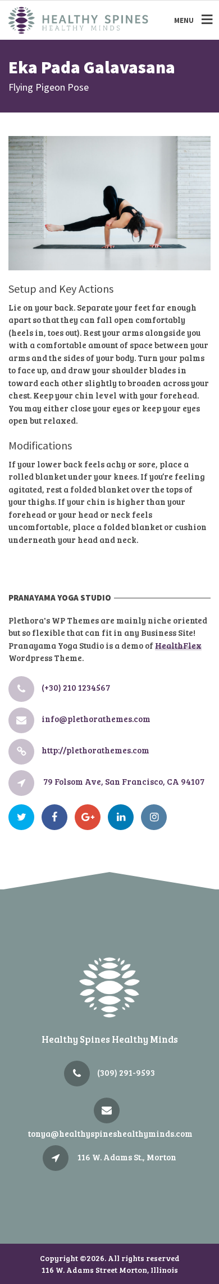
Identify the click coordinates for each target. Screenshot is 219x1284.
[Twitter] (24, 817)
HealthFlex (178, 645)
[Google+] (90, 817)
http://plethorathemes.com (95, 750)
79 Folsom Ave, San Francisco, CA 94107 (123, 781)
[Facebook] (57, 817)
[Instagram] (156, 817)
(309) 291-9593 (126, 1072)
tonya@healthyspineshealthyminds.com (110, 1133)
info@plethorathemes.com (96, 718)
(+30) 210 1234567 (76, 687)
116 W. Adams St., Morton (126, 1157)
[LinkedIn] (123, 817)
